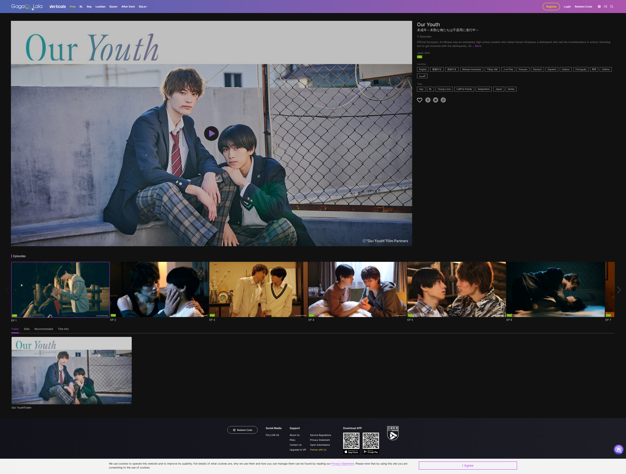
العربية (422, 75)
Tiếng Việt (492, 69)
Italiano (566, 69)
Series (511, 89)
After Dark (128, 6)
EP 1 (13, 320)
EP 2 (113, 319)
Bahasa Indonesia (471, 69)
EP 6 (509, 319)
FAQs (292, 440)
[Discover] (605, 6)
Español (552, 69)
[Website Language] (599, 6)
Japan (498, 89)
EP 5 (410, 319)
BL (81, 6)
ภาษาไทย (508, 69)
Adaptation (484, 89)
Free (73, 6)
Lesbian (100, 6)
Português (580, 69)
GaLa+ (143, 6)
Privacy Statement (320, 440)
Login (567, 6)
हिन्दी (594, 69)
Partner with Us (318, 449)
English (423, 69)
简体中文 (451, 69)
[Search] (611, 6)
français (523, 69)
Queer (113, 6)
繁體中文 (436, 69)
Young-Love (444, 89)
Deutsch (537, 69)
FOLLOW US (272, 435)
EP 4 (311, 319)
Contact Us (296, 444)
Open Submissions (320, 444)
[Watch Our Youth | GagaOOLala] (26, 6)
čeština (606, 69)
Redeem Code (583, 6)
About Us (294, 435)
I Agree (467, 465)
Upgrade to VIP (298, 449)
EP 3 (212, 319)
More (478, 46)
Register (551, 6)
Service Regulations (320, 435)
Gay (89, 6)
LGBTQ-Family (464, 89)
